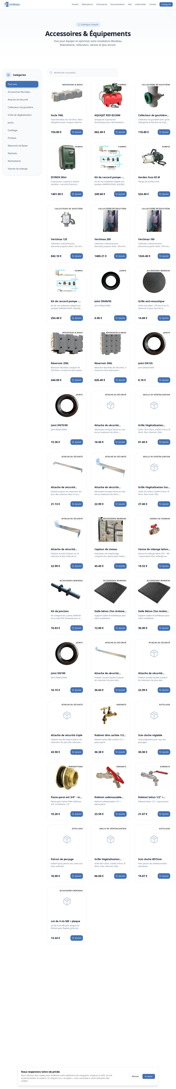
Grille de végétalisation (20, 114)
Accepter (149, 1076)
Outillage (12, 130)
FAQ (130, 4)
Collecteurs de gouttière (20, 107)
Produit (75, 4)
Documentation (117, 4)
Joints (11, 122)
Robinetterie (14, 161)
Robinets (12, 153)
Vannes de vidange (18, 168)
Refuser (135, 1076)
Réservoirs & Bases (18, 145)
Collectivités (140, 4)
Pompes (12, 137)
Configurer (166, 4)
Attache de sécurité (18, 99)
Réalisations (87, 4)
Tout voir (12, 84)
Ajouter (78, 132)
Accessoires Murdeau (19, 91)
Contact (152, 4)
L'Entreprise (101, 4)
